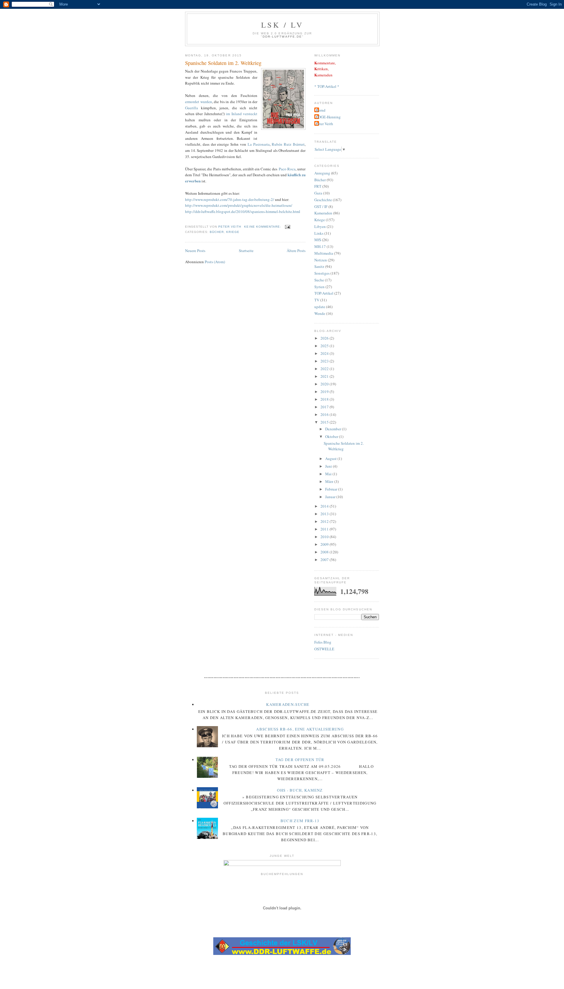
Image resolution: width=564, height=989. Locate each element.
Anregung (322, 173)
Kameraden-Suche (288, 704)
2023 (325, 361)
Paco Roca (287, 169)
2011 (325, 529)
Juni (329, 466)
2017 (325, 406)
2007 (325, 559)
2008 (325, 552)
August (331, 458)
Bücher (217, 232)
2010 (325, 536)
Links (318, 233)
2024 (325, 353)
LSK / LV (282, 25)
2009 (325, 544)
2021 (325, 376)
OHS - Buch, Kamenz (300, 790)
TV (316, 300)
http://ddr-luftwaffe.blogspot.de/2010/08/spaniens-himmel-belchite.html (242, 211)
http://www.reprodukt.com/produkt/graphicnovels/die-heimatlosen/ (238, 205)
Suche (319, 280)
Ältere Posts (296, 250)
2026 (325, 338)
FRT (317, 186)
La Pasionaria (259, 144)
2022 (325, 368)
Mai (329, 473)
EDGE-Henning (328, 117)
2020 (325, 384)
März (329, 481)
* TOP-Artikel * (326, 86)
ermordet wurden (198, 101)
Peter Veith (324, 123)
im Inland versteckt (241, 113)
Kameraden (323, 213)
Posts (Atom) (215, 261)
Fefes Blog (322, 642)
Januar (330, 496)
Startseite (246, 250)
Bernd (320, 110)
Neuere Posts (195, 250)
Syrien (319, 286)
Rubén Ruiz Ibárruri (288, 144)
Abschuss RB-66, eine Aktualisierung (300, 729)
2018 (325, 399)
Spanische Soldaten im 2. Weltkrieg (223, 62)
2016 (325, 414)
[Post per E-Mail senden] (287, 226)
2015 (325, 422)
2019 (325, 391)
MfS (317, 239)
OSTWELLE (324, 649)
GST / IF (321, 206)
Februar (331, 489)
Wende (319, 313)
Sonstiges (322, 273)
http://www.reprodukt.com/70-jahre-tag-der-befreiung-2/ (229, 199)
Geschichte (323, 199)
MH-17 (320, 246)
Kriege (232, 232)
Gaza (318, 193)
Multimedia (323, 253)
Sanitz (319, 266)
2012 (325, 521)
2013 (325, 513)
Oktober (332, 436)
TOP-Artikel (323, 293)
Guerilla (193, 107)
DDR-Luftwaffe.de (282, 36)
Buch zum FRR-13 (300, 820)
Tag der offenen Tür (300, 759)
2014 (325, 506)
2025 (325, 345)
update (319, 306)
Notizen (320, 260)
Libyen (320, 226)
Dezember (333, 428)
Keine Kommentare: (263, 226)
